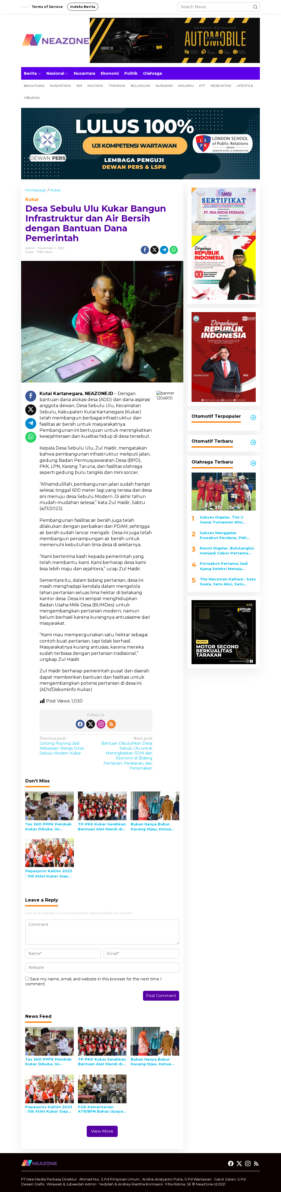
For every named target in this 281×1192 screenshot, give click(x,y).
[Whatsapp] (174, 250)
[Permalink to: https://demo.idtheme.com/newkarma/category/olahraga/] (253, 463)
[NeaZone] (55, 40)
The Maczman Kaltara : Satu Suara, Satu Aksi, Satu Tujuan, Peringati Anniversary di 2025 (228, 581)
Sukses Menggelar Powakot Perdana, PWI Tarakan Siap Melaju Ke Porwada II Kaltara (223, 535)
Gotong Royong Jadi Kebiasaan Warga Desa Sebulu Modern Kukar (62, 746)
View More (102, 1131)
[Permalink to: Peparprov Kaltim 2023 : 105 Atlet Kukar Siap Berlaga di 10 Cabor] (49, 852)
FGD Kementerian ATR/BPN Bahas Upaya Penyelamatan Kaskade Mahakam (102, 1109)
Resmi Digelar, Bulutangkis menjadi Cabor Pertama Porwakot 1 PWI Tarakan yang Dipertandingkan (227, 550)
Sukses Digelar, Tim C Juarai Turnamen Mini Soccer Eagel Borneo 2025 (226, 520)
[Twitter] (90, 724)
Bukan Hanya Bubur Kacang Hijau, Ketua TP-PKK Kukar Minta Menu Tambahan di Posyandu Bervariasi (151, 826)
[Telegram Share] (164, 250)
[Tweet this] (154, 250)
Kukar (32, 199)
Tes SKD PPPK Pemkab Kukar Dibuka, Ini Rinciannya (48, 826)
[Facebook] (80, 724)
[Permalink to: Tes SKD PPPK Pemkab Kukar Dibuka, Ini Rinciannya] (49, 805)
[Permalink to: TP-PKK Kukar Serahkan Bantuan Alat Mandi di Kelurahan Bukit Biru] (102, 805)
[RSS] (111, 724)
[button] (255, 6)
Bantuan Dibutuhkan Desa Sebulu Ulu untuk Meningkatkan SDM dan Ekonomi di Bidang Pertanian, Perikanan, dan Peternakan (126, 753)
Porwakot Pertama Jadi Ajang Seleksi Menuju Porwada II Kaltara (224, 566)
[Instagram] (101, 724)
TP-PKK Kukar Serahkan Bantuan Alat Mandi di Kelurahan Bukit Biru (102, 826)
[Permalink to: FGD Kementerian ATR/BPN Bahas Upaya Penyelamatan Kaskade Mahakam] (102, 1088)
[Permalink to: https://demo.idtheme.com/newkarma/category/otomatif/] (253, 417)
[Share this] (145, 250)
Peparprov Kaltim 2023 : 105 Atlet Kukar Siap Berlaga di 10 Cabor (48, 873)
